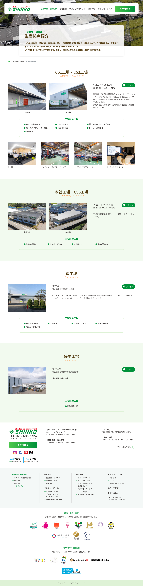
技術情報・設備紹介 (19, 61)
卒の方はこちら (15, 461)
